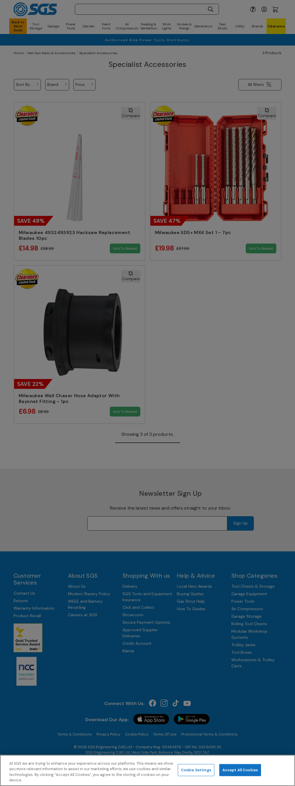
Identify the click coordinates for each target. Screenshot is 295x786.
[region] (147, 770)
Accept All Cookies (240, 770)
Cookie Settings (196, 770)
